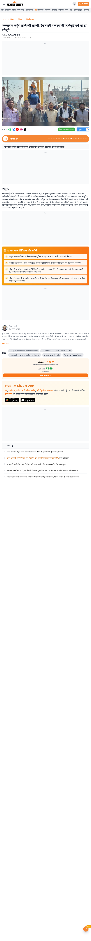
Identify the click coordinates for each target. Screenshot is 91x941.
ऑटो (70, 10)
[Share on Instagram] (21, 129)
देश (6, 390)
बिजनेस (54, 10)
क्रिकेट (43, 390)
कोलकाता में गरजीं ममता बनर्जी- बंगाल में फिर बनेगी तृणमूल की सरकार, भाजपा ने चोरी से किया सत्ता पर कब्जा (43, 476)
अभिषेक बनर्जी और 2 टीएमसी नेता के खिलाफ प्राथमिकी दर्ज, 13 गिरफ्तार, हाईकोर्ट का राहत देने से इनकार (42, 470)
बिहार (14, 10)
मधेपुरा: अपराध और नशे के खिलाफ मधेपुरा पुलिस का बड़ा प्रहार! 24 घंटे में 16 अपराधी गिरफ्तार (40, 256)
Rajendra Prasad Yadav (73, 355)
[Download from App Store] (27, 400)
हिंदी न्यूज (8, 393)
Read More (5, 343)
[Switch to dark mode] (74, 4)
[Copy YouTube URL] (17, 129)
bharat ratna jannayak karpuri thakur (56, 351)
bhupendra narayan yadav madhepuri (24, 355)
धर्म (37, 390)
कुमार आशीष (16, 329)
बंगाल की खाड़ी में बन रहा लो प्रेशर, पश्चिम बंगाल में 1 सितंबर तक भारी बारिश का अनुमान (36, 464)
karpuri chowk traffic (52, 355)
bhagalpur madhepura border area (23, 351)
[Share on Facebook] (13, 129)
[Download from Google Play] (12, 400)
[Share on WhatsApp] (9, 129)
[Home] (15, 3)
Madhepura (31, 19)
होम (2, 10)
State (12, 19)
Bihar (20, 19)
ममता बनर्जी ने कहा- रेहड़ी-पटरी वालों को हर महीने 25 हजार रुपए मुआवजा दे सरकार (35, 451)
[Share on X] (25, 129)
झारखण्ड (8, 10)
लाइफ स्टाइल (78, 10)
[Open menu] (4, 4)
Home (4, 19)
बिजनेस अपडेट (29, 390)
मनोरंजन (61, 10)
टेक (66, 10)
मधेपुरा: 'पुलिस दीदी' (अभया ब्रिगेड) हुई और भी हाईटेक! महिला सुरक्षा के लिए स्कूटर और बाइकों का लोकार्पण (45, 263)
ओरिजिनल (40, 10)
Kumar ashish (14, 35)
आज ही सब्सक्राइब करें (45, 375)
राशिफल (86, 10)
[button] (45, 101)
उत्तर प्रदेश (20, 10)
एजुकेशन (47, 10)
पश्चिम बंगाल (29, 10)
